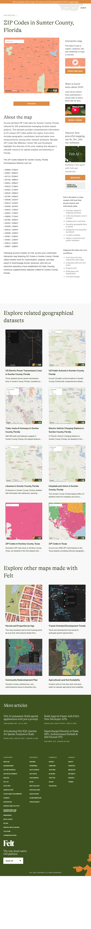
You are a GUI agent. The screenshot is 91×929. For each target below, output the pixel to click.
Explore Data (9, 15)
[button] (21, 7)
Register (75, 177)
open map (31, 104)
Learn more (74, 2)
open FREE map (75, 71)
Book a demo (75, 120)
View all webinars (72, 186)
